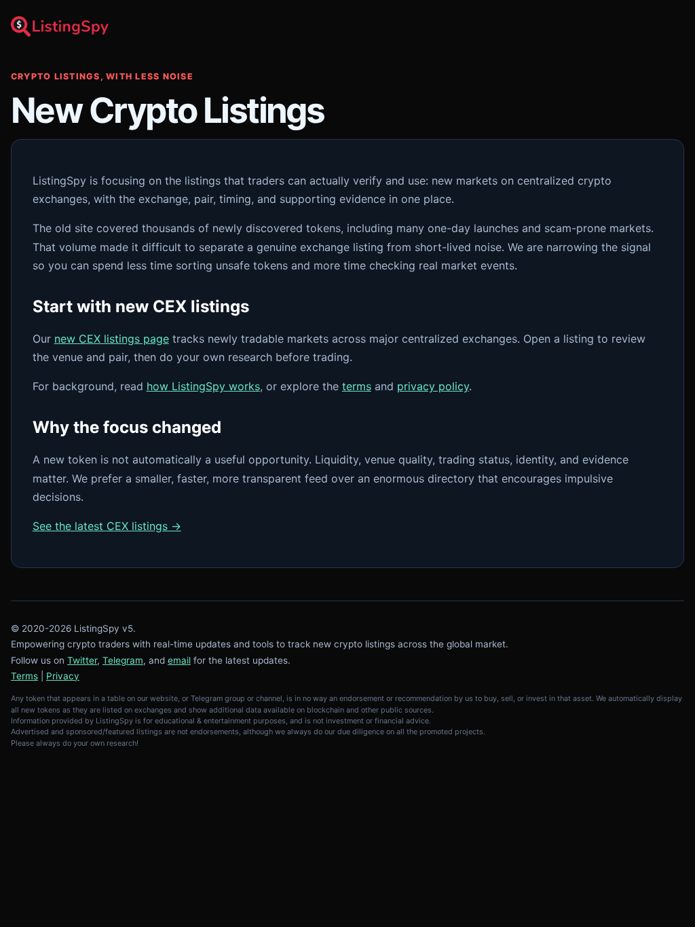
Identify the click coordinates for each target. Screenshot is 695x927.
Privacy (62, 675)
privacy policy (433, 386)
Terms (24, 675)
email (179, 660)
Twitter (82, 660)
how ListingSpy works (203, 386)
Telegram (122, 660)
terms (356, 386)
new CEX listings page (111, 338)
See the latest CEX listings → (107, 526)
